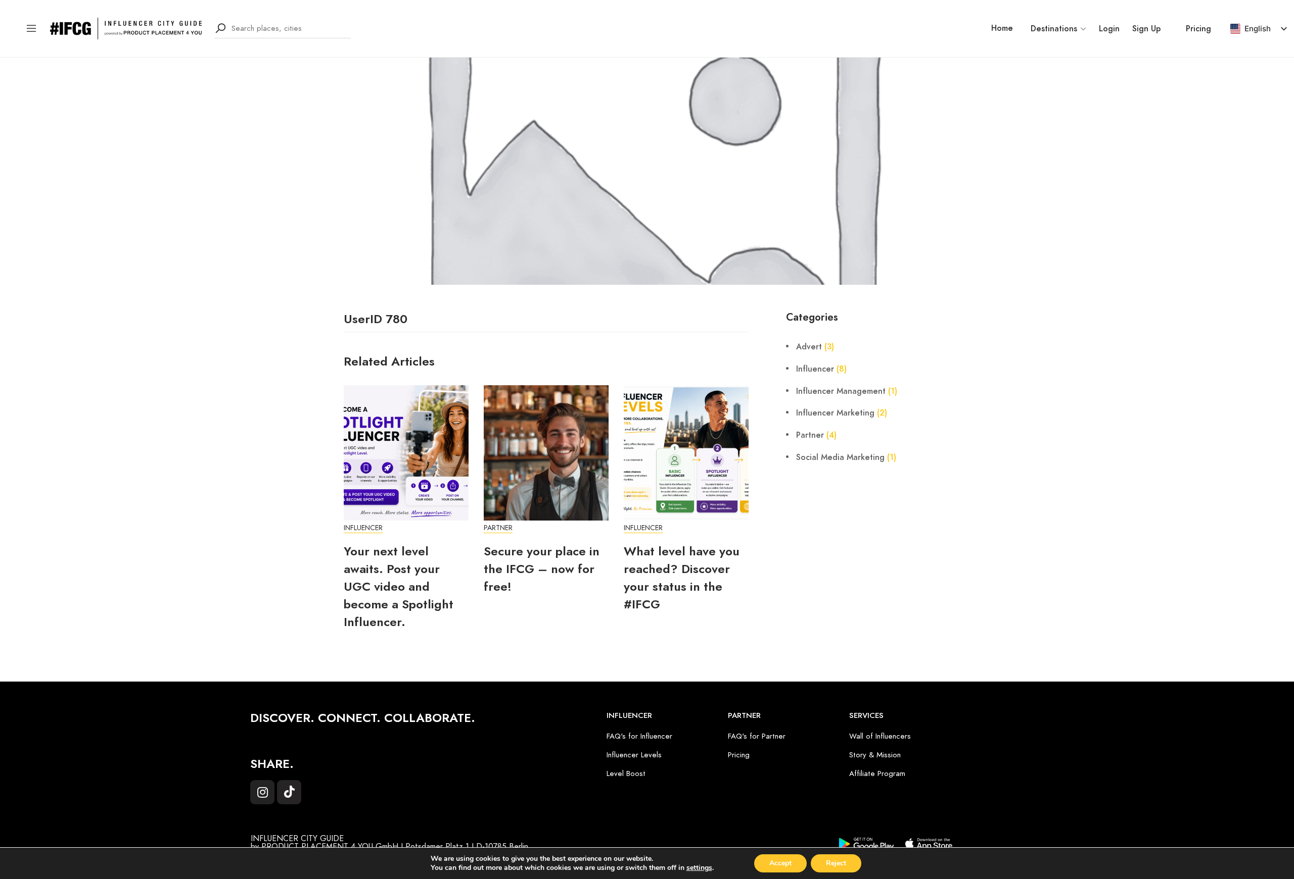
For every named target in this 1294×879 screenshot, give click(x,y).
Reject (836, 863)
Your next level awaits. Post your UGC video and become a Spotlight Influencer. (398, 586)
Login (1109, 28)
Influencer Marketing (835, 413)
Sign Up (1146, 28)
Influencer (363, 528)
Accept (780, 863)
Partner (498, 528)
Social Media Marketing (840, 457)
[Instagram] (262, 792)
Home (1002, 28)
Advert (809, 346)
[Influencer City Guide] (126, 27)
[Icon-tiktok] (289, 792)
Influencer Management (841, 391)
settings (699, 867)
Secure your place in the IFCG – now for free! (541, 568)
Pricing (1198, 28)
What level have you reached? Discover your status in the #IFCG (682, 577)
